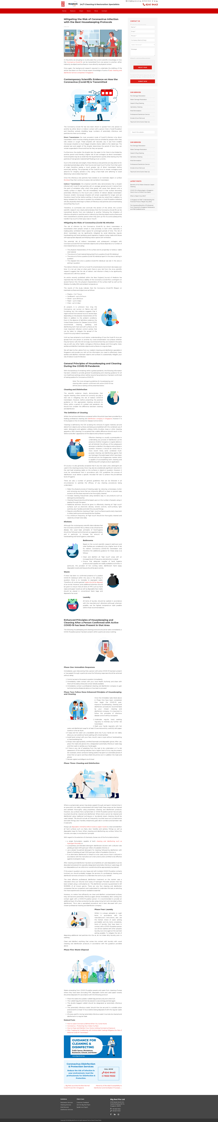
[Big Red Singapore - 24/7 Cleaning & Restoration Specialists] (69, 4)
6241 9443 (109, 1072)
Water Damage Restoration (138, 99)
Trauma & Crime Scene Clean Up (140, 122)
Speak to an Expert (82, 1107)
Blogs (67, 26)
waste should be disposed (94, 582)
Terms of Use (90, 1120)
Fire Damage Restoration (137, 96)
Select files (142, 67)
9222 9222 (147, 1)
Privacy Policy (97, 1120)
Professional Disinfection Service (140, 114)
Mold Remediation (135, 111)
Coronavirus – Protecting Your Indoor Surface (82, 1026)
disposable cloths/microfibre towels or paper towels (89, 827)
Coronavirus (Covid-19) (74, 62)
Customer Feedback (83, 1102)
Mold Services (64, 1107)
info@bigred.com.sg (134, 1)
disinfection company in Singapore (100, 418)
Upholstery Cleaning (136, 107)
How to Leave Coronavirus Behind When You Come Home (87, 1024)
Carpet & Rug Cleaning (137, 103)
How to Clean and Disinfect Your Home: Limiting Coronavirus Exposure (91, 1028)
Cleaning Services (65, 1105)
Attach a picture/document (140, 58)
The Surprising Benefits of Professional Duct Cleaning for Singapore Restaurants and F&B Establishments (142, 207)
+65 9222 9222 (116, 1109)
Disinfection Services (66, 1109)
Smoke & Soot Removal (137, 118)
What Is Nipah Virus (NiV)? (138, 196)
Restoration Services (66, 1102)
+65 (116, 1111)
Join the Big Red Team (83, 1105)
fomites (66, 180)
